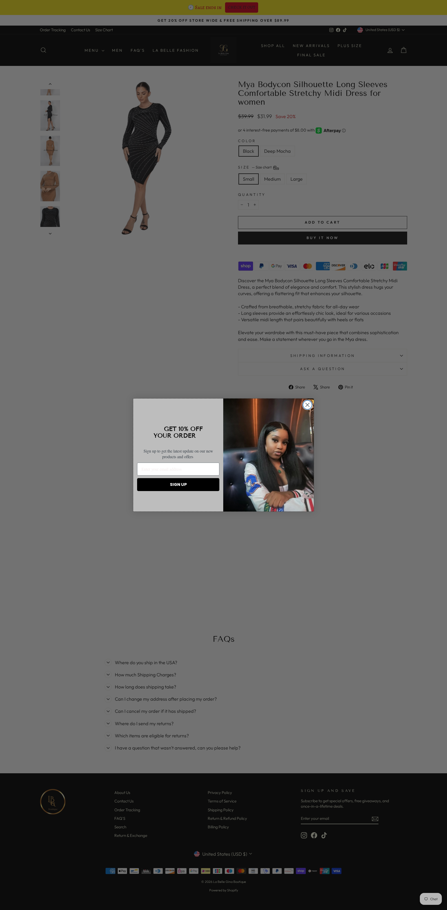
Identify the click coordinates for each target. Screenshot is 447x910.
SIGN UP (178, 484)
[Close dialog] (307, 404)
